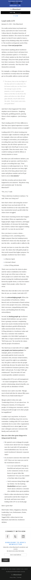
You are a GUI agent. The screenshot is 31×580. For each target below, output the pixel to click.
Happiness (17, 510)
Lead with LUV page (20, 466)
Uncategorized (6, 515)
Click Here (15, 3)
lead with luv (13, 519)
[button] (18, 13)
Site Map (19, 577)
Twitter (12, 484)
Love (10, 512)
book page (23, 501)
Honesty (24, 510)
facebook (7, 536)
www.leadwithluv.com (11, 449)
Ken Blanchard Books (15, 9)
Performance (17, 512)
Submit (5, 560)
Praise (24, 512)
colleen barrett (15, 517)
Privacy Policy (13, 577)
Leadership (5, 512)
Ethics (12, 510)
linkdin (23, 536)
